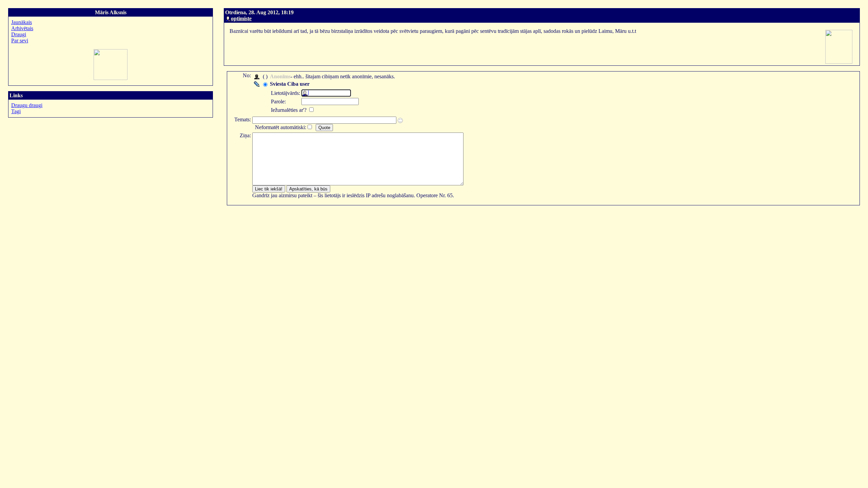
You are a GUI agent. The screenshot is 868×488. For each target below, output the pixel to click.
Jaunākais (21, 22)
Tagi (16, 111)
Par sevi (19, 40)
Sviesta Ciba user (290, 84)
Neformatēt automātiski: (280, 127)
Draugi (18, 34)
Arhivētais (22, 28)
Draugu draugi (26, 105)
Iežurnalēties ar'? (289, 110)
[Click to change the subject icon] (400, 120)
